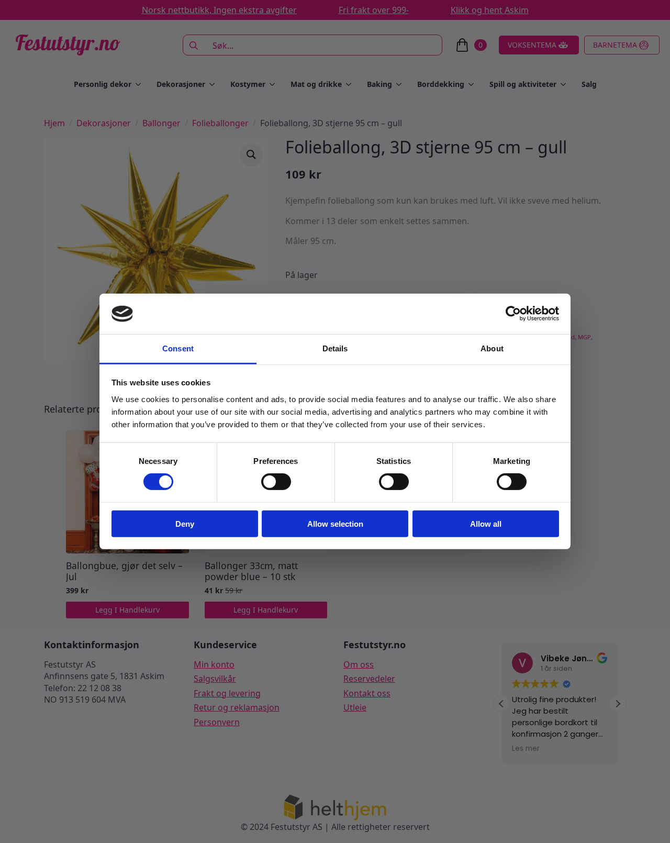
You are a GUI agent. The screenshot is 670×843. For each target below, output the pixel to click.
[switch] (276, 481)
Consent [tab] (178, 348)
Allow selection (335, 523)
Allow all (485, 523)
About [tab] (492, 348)
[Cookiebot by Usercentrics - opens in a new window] (513, 313)
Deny (184, 523)
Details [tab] (335, 348)
